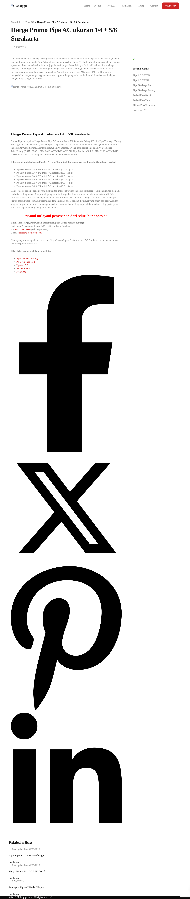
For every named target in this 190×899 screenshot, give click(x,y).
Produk (97, 5)
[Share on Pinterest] (66, 711)
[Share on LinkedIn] (66, 838)
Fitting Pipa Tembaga (144, 105)
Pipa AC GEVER (141, 75)
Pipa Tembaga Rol (142, 85)
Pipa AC (111, 5)
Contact (154, 5)
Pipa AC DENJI (141, 80)
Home (87, 5)
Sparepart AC (140, 110)
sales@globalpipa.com (30, 232)
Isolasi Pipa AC (23, 268)
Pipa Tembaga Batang (27, 258)
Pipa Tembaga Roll (25, 262)
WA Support (170, 6)
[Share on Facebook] (66, 451)
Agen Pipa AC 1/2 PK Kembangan (27, 855)
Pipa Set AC (22, 265)
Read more (14, 862)
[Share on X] (66, 562)
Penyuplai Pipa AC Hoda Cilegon (26, 887)
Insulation (127, 5)
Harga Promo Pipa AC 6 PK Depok (27, 871)
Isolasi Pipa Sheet (142, 95)
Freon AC (21, 272)
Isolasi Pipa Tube (141, 100)
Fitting (141, 5)
